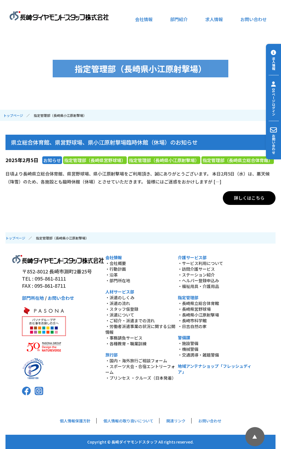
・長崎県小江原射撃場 (198, 315)
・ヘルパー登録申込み (198, 280)
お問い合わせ (253, 19)
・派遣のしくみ (119, 297)
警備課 (184, 337)
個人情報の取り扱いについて (128, 420)
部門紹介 (179, 19)
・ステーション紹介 (196, 275)
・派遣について (119, 315)
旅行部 (111, 355)
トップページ (13, 115)
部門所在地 (33, 298)
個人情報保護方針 (75, 420)
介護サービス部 (192, 257)
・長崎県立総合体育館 (198, 303)
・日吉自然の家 (192, 326)
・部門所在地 (117, 280)
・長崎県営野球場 (194, 309)
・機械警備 (188, 349)
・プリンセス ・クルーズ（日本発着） (140, 378)
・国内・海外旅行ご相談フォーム (136, 360)
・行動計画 (115, 269)
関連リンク (176, 420)
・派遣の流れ (117, 303)
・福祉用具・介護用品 (198, 286)
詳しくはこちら (249, 197)
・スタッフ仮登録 (121, 309)
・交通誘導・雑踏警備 (198, 355)
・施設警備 (188, 343)
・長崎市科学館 (192, 320)
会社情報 (144, 19)
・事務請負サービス (123, 338)
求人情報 (214, 19)
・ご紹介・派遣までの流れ (130, 320)
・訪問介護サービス (196, 269)
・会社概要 (115, 263)
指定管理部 (188, 297)
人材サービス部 (119, 292)
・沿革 (111, 275)
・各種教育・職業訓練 (126, 343)
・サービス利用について (200, 263)
